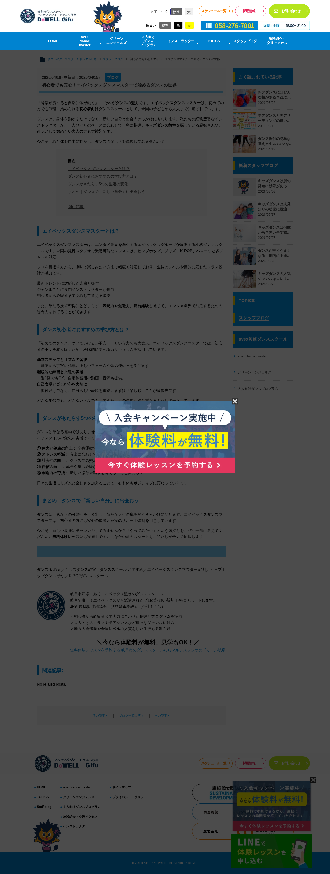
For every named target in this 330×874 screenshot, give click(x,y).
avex (84, 41)
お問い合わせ (290, 11)
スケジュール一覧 (213, 11)
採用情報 (249, 11)
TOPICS (213, 41)
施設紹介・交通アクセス (277, 41)
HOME (53, 41)
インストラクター (180, 41)
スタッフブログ (245, 41)
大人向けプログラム (148, 41)
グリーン (116, 41)
